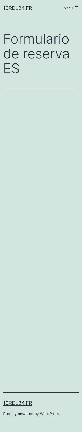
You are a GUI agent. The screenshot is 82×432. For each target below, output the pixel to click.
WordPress (49, 414)
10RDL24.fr (17, 8)
